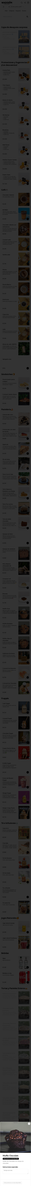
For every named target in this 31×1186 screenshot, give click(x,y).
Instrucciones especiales (10, 1167)
